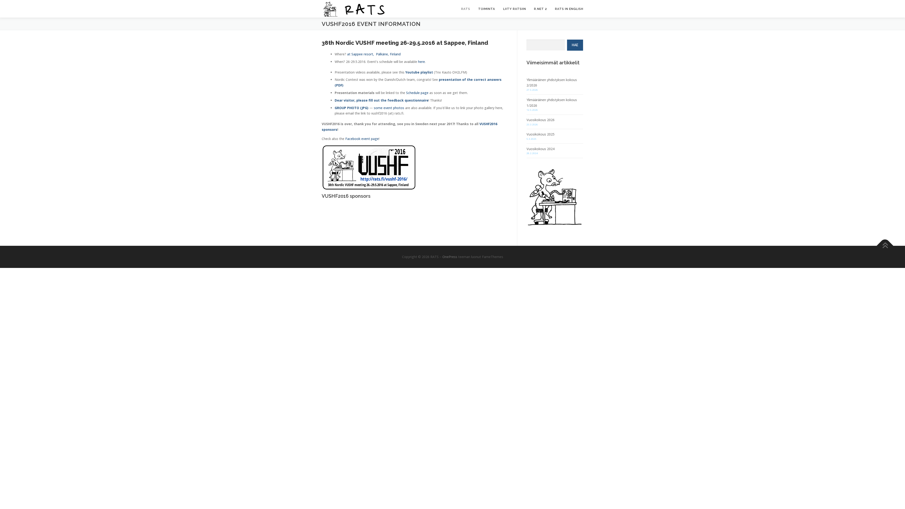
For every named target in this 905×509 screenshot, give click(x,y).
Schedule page (417, 92)
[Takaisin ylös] (885, 245)
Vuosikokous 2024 (541, 149)
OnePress (449, 256)
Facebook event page (362, 138)
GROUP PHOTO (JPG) (351, 108)
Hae (575, 45)
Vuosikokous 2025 (541, 134)
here (421, 61)
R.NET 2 (540, 9)
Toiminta (486, 9)
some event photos (389, 108)
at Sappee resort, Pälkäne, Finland (374, 54)
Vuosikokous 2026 (541, 120)
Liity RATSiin (514, 9)
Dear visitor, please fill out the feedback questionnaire (381, 100)
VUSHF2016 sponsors (346, 196)
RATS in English (569, 9)
